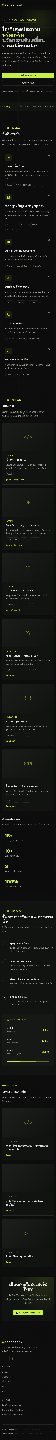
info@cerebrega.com (29, 1313)
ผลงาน (5, 1377)
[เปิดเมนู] (51, 5)
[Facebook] (12, 1358)
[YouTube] (5, 1358)
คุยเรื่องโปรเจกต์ (26, 75)
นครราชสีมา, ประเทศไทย (12, 1414)
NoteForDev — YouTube (12, 1410)
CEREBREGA (13, 4)
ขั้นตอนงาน (7, 1381)
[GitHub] (19, 1358)
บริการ (5, 1372)
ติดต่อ (4, 1391)
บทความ (5, 1386)
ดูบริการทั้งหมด (28, 83)
